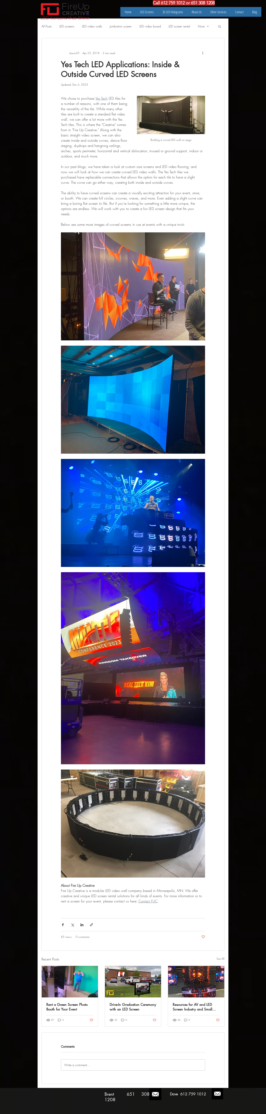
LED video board (150, 26)
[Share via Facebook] (63, 925)
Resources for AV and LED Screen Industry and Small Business (192, 1006)
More (201, 26)
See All (221, 958)
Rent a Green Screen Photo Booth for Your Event (67, 1006)
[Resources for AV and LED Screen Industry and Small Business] (196, 981)
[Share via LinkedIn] (82, 925)
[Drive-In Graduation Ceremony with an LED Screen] (133, 981)
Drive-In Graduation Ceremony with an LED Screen (133, 1006)
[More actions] (202, 53)
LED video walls (92, 26)
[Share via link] (91, 925)
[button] (219, 26)
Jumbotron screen (121, 26)
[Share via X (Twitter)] (72, 925)
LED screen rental (179, 26)
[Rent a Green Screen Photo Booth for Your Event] (70, 981)
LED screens (66, 26)
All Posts (46, 26)
